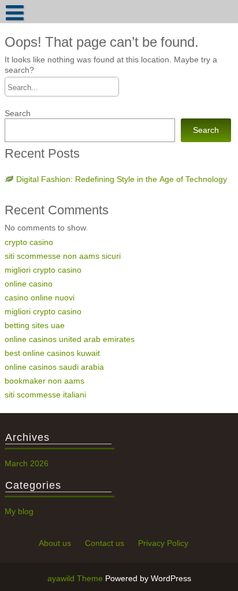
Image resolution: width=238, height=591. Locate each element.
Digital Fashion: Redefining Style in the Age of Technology (121, 179)
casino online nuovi (40, 297)
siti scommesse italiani (45, 394)
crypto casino (29, 242)
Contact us (104, 543)
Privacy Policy (163, 543)
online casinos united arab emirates (70, 339)
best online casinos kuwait (52, 353)
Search (18, 113)
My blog (19, 511)
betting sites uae (35, 325)
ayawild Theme (76, 578)
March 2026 (27, 463)
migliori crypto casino (43, 270)
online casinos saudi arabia (54, 367)
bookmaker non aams (44, 381)
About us (55, 543)
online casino (29, 283)
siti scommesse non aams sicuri (63, 256)
